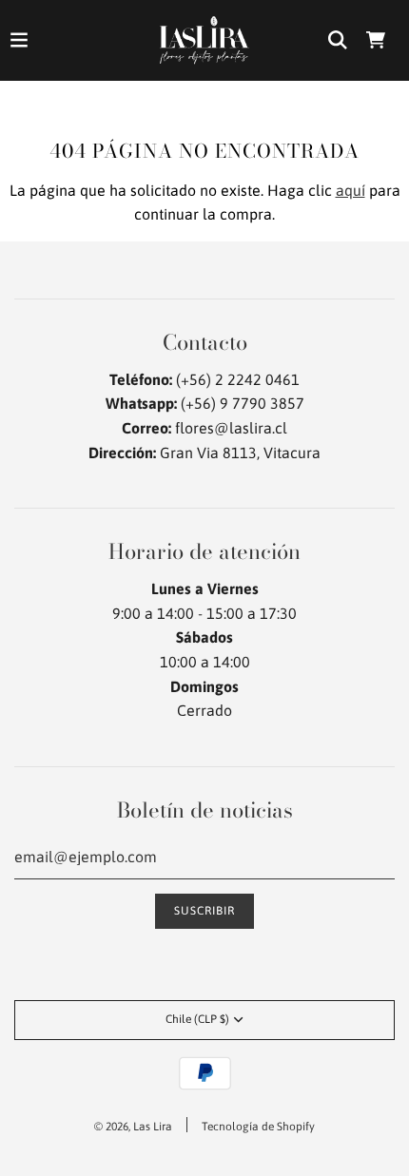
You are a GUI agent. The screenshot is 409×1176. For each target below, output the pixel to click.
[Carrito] (376, 39)
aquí (350, 190)
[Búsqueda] (338, 39)
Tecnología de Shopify (258, 1126)
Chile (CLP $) (197, 1019)
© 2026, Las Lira (133, 1126)
